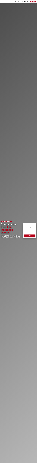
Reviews (28, 1)
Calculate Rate (33, 1)
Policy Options (17, 1)
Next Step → (30, 235)
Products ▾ (21, 1)
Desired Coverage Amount (27, 227)
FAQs (25, 1)
